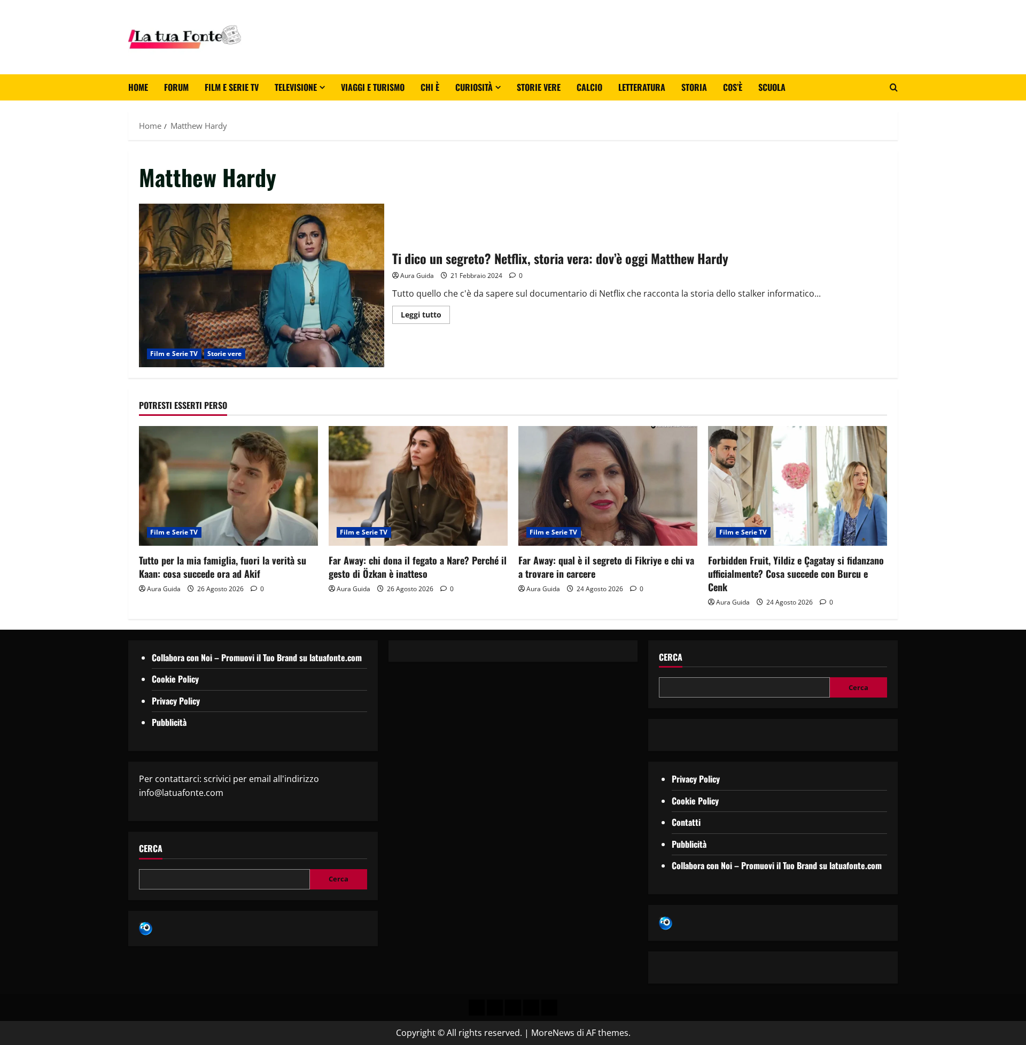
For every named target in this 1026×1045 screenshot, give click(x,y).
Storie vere (539, 87)
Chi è (430, 87)
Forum (176, 87)
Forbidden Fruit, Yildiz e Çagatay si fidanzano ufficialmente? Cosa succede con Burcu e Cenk (796, 573)
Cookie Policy (175, 678)
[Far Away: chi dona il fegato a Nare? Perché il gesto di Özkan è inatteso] (418, 485)
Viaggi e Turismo (373, 87)
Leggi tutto (425, 313)
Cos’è (732, 87)
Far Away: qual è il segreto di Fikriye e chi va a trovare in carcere (606, 566)
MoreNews (552, 1033)
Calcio (589, 87)
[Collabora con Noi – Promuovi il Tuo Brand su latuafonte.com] (495, 1008)
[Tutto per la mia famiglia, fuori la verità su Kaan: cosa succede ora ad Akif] (228, 485)
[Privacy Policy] (477, 1008)
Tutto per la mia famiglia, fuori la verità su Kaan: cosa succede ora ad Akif (222, 566)
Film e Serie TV (232, 87)
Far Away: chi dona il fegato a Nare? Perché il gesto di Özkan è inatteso (418, 566)
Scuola (772, 87)
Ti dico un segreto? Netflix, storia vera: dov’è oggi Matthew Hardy (261, 285)
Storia (694, 87)
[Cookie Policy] (549, 1008)
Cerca (150, 848)
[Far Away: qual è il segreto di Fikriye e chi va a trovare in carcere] (607, 485)
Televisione (296, 87)
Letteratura (641, 87)
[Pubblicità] (513, 1008)
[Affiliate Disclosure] (531, 1008)
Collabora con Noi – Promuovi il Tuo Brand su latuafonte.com (257, 657)
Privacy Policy (176, 700)
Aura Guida (417, 275)
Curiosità (474, 87)
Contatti (686, 822)
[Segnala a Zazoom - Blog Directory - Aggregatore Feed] (145, 928)
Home (138, 87)
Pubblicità (169, 722)
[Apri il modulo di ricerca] (894, 87)
